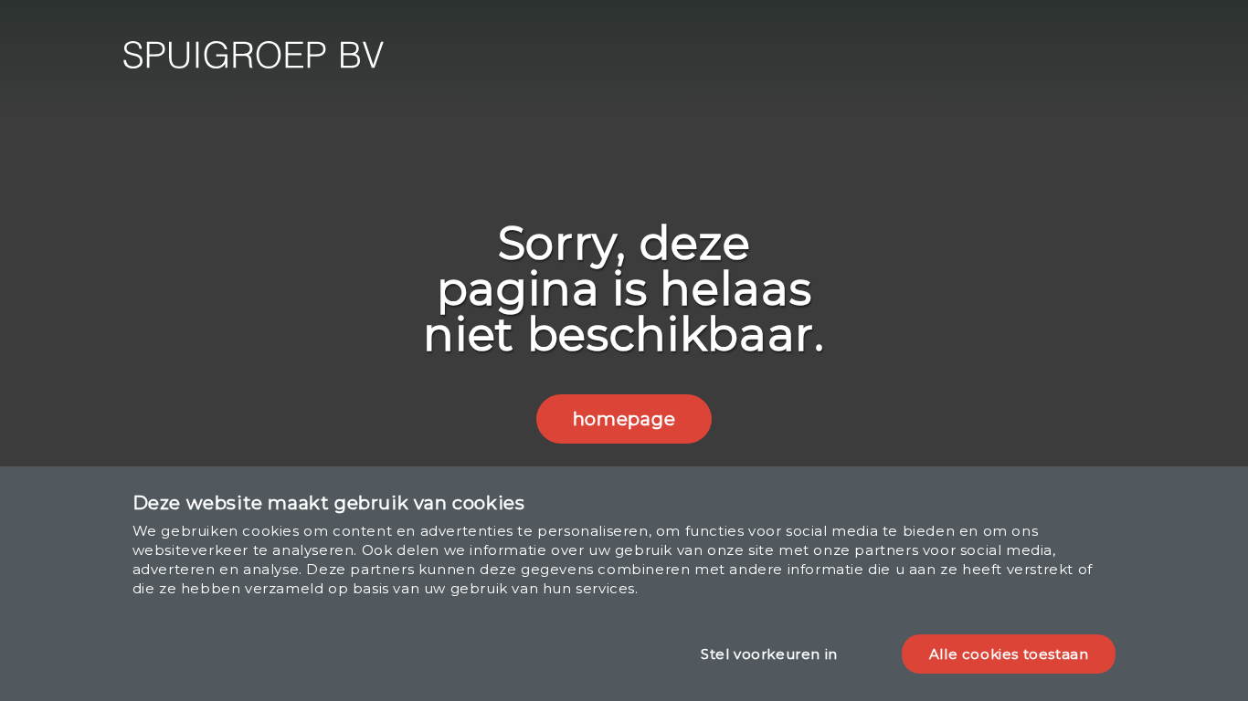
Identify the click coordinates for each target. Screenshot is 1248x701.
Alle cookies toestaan (1009, 654)
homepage (624, 419)
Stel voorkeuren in (769, 654)
